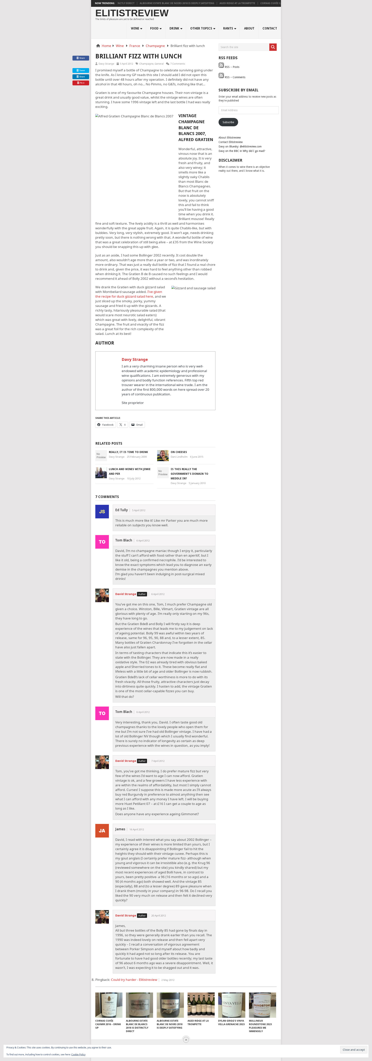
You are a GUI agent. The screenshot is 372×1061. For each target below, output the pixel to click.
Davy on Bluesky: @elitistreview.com (240, 146)
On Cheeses (179, 452)
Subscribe (228, 122)
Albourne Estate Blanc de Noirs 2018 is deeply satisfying (157, 3)
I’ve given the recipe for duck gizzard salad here (128, 294)
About (249, 28)
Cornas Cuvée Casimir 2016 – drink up (264, 3)
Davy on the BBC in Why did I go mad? (242, 150)
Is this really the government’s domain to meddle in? (189, 474)
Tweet (82, 70)
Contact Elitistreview (231, 142)
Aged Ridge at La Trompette (217, 3)
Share (82, 58)
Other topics (201, 28)
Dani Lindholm (179, 456)
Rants (228, 28)
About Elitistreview (230, 137)
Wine (135, 28)
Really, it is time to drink (128, 452)
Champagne (155, 45)
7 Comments (177, 63)
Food (154, 28)
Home (106, 45)
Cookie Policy (78, 1054)
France (134, 45)
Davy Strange (106, 63)
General (159, 63)
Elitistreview (132, 13)
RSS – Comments (234, 77)
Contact (270, 28)
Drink (174, 28)
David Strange (125, 594)
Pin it (82, 83)
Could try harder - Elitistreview (134, 979)
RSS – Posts (231, 66)
